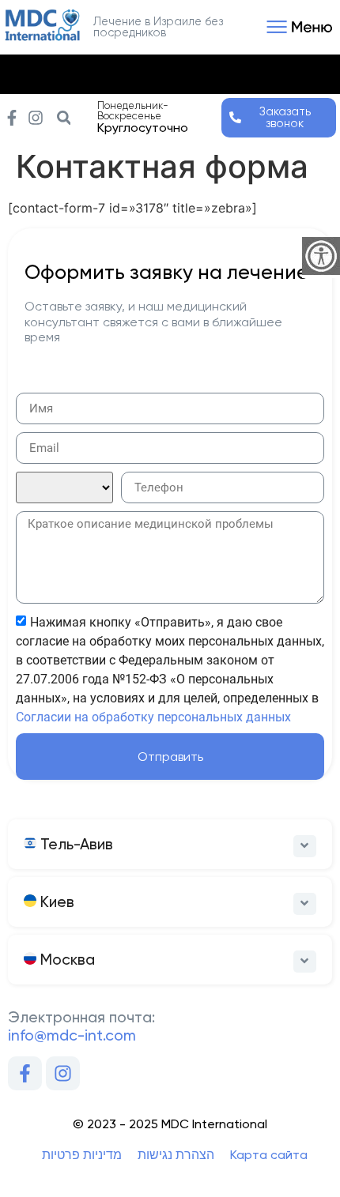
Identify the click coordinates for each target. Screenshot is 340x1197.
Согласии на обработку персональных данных (153, 717)
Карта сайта (269, 1154)
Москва (65, 959)
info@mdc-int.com (72, 1035)
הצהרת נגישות (176, 1154)
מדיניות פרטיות (82, 1154)
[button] (297, 27)
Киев (55, 902)
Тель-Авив (74, 844)
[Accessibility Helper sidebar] (321, 256)
